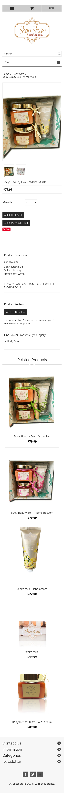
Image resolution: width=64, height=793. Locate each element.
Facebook (25, 774)
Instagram (40, 774)
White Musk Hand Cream (32, 589)
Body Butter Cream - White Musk (32, 722)
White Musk (32, 652)
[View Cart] (32, 8)
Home (5, 74)
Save (8, 229)
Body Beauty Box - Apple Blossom (32, 512)
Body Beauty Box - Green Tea (32, 436)
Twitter (33, 774)
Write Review (15, 312)
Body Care (18, 74)
